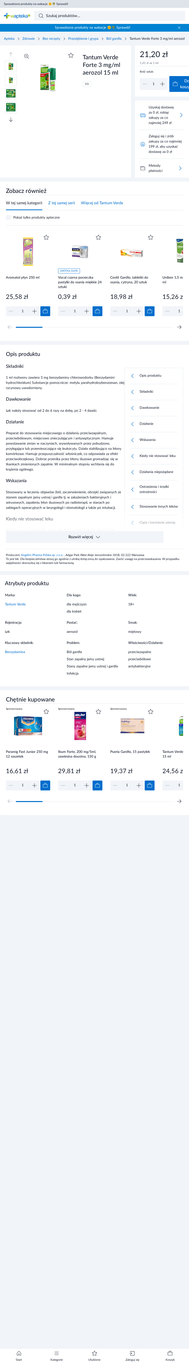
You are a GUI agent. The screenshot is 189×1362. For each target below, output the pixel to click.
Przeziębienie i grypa (83, 39)
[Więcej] (180, 168)
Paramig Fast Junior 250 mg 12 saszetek (27, 754)
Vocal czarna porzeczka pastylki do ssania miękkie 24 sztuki (80, 282)
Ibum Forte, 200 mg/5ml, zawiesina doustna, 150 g (77, 754)
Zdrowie (28, 39)
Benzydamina (15, 652)
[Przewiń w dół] (11, 120)
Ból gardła (114, 39)
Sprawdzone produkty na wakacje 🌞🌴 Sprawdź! (36, 3)
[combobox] (109, 16)
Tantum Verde (15, 604)
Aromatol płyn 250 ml (22, 277)
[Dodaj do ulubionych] (71, 55)
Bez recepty (51, 39)
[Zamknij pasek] (179, 28)
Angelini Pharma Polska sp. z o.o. (42, 555)
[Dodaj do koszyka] (45, 311)
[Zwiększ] (162, 84)
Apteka (9, 39)
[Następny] (179, 327)
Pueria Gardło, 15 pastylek (130, 752)
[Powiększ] (27, 56)
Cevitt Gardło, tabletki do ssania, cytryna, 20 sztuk (129, 280)
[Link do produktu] (28, 274)
